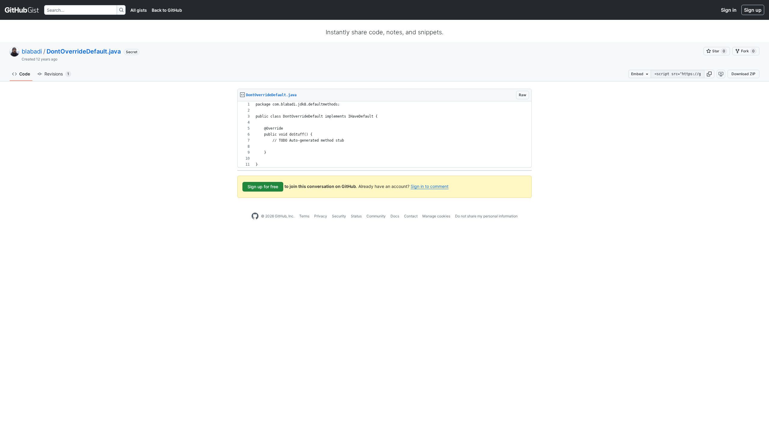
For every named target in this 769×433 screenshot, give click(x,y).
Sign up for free (263, 186)
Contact (411, 216)
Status (356, 216)
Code (24, 73)
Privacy (320, 216)
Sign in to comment (429, 186)
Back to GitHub (167, 10)
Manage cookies (436, 216)
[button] (709, 74)
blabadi (32, 51)
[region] (384, 134)
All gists (138, 10)
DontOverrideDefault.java (84, 51)
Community (376, 216)
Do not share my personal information (486, 216)
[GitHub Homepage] (255, 216)
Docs (395, 216)
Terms (304, 216)
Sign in (729, 10)
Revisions (56, 73)
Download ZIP (743, 74)
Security (339, 216)
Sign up (752, 10)
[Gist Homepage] (22, 10)
